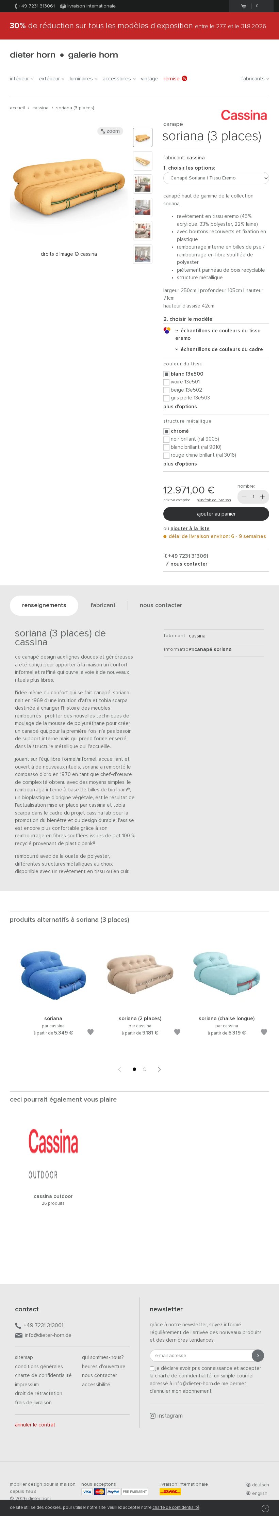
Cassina (40, 108)
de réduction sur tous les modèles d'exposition (138, 26)
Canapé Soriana (212, 649)
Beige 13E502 (186, 390)
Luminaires (81, 78)
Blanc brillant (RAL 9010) (196, 447)
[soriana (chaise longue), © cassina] (227, 1007)
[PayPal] (113, 1491)
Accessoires (117, 78)
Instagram (170, 1416)
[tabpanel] (53, 996)
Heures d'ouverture (104, 1366)
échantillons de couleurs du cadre (220, 349)
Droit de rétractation (38, 1393)
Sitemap (24, 1357)
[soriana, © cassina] (53, 1007)
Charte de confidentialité (43, 1375)
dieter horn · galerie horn (64, 55)
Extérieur (49, 78)
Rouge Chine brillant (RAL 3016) (203, 455)
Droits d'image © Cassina (69, 254)
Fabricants (253, 78)
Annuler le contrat (35, 1424)
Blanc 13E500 (187, 374)
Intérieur (19, 78)
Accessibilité (96, 1384)
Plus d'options (180, 406)
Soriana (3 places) (75, 108)
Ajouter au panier (216, 514)
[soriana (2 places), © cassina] (140, 1007)
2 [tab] (144, 1069)
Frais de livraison (33, 1402)
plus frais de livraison (214, 500)
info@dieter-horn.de (48, 1335)
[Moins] (244, 497)
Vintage (149, 78)
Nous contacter (99, 1375)
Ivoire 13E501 (185, 381)
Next (159, 1069)
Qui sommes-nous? (103, 1357)
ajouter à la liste (190, 528)
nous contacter (188, 564)
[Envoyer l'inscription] (258, 1355)
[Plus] (262, 497)
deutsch (260, 1485)
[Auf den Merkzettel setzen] (90, 1033)
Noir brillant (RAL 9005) (195, 439)
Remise (172, 78)
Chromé (180, 431)
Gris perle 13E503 (190, 397)
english (259, 1493)
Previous (119, 1069)
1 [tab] (134, 1069)
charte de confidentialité (175, 1507)
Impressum (27, 1384)
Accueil (17, 108)
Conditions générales (39, 1366)
